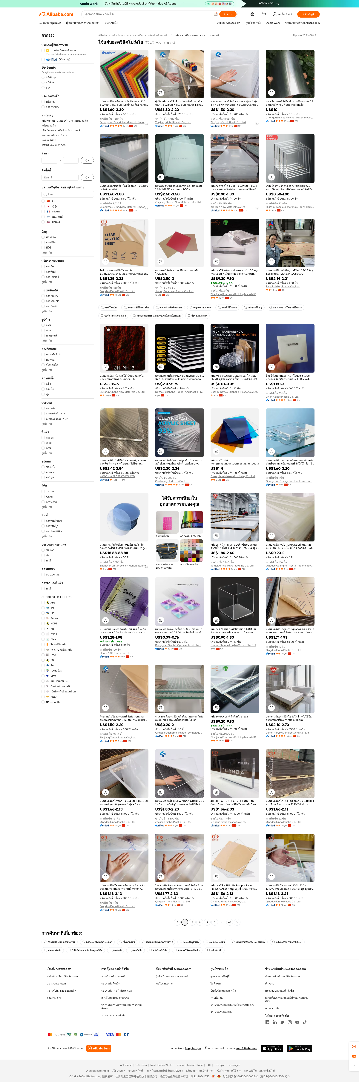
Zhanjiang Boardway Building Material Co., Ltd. (235, 294)
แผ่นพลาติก (216, 950)
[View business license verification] (213, 1076)
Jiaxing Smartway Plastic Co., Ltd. (174, 291)
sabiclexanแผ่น (217, 942)
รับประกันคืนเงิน (110, 983)
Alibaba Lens (59, 1048)
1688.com (141, 1065)
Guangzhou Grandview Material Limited (122, 122)
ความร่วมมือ (272, 1008)
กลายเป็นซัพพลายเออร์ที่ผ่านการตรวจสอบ (286, 999)
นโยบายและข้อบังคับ (113, 1015)
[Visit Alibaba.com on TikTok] (305, 1022)
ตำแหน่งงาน (54, 997)
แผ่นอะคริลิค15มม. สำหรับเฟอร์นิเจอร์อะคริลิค (159, 315)
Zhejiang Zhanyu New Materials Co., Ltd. (178, 201)
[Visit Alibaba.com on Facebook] (267, 1022)
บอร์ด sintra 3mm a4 (115, 315)
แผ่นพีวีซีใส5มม (229, 307)
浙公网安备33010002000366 (240, 1076)
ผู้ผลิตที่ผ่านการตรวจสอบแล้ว (172, 976)
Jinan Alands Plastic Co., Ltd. (282, 396)
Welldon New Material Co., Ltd (228, 206)
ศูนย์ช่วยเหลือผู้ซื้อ (221, 976)
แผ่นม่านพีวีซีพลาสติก (138, 307)
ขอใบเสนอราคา (165, 983)
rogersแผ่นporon (202, 307)
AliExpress (126, 1065)
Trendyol (219, 1065)
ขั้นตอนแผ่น (129, 942)
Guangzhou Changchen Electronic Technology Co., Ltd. (290, 481)
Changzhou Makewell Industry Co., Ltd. (233, 476)
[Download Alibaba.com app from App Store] (272, 1048)
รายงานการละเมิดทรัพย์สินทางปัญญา (232, 1004)
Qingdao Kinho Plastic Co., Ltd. (117, 291)
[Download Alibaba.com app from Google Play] (299, 1048)
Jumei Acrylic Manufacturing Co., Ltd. (232, 565)
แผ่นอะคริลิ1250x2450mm (289, 942)
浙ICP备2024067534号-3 (275, 1076)
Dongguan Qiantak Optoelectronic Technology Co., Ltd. (179, 645)
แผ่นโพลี (117, 950)
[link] (354, 1046)
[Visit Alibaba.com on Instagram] (290, 1022)
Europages (234, 1065)
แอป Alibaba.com (246, 1048)
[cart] (264, 14)
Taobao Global (195, 1065)
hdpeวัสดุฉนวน (191, 942)
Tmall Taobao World (161, 1065)
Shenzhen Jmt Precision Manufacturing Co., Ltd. (124, 565)
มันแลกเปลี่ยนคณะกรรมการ (159, 942)
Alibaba (102, 35)
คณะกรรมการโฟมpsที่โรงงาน (287, 307)
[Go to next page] (237, 922)
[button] (215, 14)
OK (87, 160)
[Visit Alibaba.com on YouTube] (297, 1022)
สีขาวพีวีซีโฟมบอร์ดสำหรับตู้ (61, 942)
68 (229, 922)
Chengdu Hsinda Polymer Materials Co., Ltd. (290, 117)
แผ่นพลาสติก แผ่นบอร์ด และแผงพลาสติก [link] (198, 35)
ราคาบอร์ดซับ (54, 950)
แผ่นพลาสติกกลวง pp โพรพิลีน (250, 942)
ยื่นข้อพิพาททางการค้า (223, 990)
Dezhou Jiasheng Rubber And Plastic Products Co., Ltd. (179, 391)
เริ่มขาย (269, 983)
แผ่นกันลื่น (137, 950)
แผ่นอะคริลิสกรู (255, 307)
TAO (208, 1065)
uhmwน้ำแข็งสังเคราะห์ (170, 307)
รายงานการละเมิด (221, 1011)
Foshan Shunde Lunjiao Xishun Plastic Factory (235, 645)
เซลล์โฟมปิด (111, 307)
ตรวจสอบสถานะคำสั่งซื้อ (279, 990)
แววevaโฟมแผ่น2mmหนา (99, 942)
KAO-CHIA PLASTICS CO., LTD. (117, 476)
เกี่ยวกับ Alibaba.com (59, 968)
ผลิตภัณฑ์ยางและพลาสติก (127, 35)
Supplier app (193, 1048)
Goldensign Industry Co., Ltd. (172, 481)
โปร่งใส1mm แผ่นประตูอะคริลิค (87, 950)
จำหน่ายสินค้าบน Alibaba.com (282, 976)
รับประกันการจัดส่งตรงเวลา (117, 990)
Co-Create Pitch (56, 983)
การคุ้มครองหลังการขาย (115, 997)
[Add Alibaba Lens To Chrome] (98, 1048)
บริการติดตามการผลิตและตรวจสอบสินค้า (121, 1006)
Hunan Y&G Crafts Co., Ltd (115, 653)
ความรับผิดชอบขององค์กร (62, 990)
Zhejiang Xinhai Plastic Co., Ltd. (173, 122)
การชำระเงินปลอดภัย (113, 976)
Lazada (180, 1065)
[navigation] (68, 479)
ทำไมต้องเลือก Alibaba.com (62, 976)
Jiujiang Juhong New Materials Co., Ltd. (122, 391)
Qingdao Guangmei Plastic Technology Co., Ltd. (290, 565)
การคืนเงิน (217, 997)
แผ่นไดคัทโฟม (160, 950)
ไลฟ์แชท (216, 983)
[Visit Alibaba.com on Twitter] (282, 1022)
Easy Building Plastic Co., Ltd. (283, 286)
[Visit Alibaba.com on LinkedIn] (275, 1022)
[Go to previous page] (177, 922)
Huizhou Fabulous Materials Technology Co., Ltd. (290, 206)
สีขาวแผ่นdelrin (199, 315)
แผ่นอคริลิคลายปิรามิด (189, 950)
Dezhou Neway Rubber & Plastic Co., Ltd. (234, 391)
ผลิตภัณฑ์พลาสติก (158, 35)
